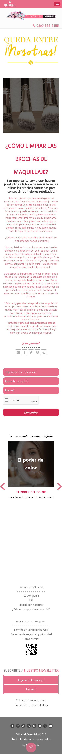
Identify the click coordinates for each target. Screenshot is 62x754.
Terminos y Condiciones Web (31, 630)
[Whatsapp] (45, 726)
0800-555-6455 (47, 25)
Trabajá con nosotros (31, 605)
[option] (31, 470)
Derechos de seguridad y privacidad (31, 634)
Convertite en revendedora (31, 705)
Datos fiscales (31, 639)
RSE (31, 600)
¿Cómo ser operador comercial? (31, 609)
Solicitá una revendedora (31, 700)
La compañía (31, 595)
